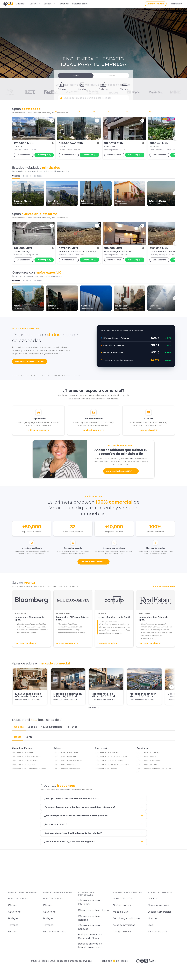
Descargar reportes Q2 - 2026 (29, 361)
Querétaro (142, 748)
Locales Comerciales (159, 911)
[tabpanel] (93, 754)
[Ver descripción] (53, 143)
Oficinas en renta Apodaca (106, 769)
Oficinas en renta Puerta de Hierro (68, 760)
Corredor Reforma (66, 111)
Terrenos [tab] (71, 727)
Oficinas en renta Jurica (146, 756)
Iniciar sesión (176, 4)
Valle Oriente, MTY (136, 111)
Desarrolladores (80, 4)
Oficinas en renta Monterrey (106, 752)
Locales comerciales (54, 931)
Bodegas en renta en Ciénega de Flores (90, 936)
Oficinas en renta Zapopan (65, 756)
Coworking (14, 911)
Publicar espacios (123, 898)
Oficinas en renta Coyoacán (23, 765)
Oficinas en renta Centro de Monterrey (111, 756)
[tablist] (93, 727)
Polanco (84, 111)
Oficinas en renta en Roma (93, 910)
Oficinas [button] (20, 4)
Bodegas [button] (48, 4)
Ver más (92, 707)
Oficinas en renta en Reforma (89, 918)
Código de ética (122, 931)
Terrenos (13, 925)
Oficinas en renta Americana (65, 765)
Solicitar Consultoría (155, 4)
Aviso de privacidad (124, 925)
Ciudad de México (22, 748)
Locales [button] (33, 4)
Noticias (152, 918)
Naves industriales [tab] (51, 727)
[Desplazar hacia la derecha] (175, 138)
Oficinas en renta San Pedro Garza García (112, 765)
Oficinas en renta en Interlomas (89, 902)
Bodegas (38, 176)
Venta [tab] (29, 737)
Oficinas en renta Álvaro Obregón (26, 756)
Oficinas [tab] (19, 727)
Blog (150, 925)
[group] (93, 138)
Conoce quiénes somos (92, 561)
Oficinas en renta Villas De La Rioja (109, 760)
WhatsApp (43, 155)
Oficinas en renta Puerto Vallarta (67, 769)
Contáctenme (23, 155)
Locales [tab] (32, 727)
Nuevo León (101, 748)
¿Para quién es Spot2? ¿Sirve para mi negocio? (69, 841)
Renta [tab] (17, 737)
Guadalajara (157, 111)
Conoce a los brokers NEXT (119, 471)
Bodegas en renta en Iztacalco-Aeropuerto (90, 945)
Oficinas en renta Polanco (22, 752)
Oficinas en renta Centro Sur (148, 760)
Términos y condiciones (126, 918)
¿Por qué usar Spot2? (55, 824)
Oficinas (16, 176)
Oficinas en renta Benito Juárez (25, 760)
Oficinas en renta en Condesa (89, 927)
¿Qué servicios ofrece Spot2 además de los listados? (73, 833)
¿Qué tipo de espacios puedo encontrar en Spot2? (71, 798)
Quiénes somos (122, 905)
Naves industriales (18, 898)
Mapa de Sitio (121, 911)
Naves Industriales (158, 905)
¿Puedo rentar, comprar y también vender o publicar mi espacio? (79, 807)
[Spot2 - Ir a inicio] (8, 4)
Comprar (111, 76)
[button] (93, 98)
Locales (27, 176)
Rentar (76, 76)
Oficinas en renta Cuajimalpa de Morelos (29, 769)
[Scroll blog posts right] (171, 687)
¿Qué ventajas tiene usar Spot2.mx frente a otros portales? (76, 816)
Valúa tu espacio (157, 931)
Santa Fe (99, 111)
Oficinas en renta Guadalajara (66, 752)
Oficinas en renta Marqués (147, 765)
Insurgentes (115, 111)
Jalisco (57, 748)
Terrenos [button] (63, 4)
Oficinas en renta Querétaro (148, 752)
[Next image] (97, 128)
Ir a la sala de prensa (163, 586)
